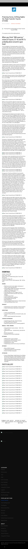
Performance (4, 472)
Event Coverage (4, 479)
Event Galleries (4, 515)
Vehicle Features (15, 23)
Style (2, 477)
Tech (2, 474)
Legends (3, 489)
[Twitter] (4, 547)
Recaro (10, 236)
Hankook (16, 223)
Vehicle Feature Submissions (7, 518)
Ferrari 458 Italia (19, 75)
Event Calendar (4, 482)
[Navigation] (1, 5)
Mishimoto (4, 163)
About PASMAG (4, 525)
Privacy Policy (4, 530)
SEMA (16, 218)
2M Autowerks (14, 229)
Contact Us (3, 528)
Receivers (3, 510)
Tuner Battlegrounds (5, 502)
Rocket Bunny (11, 145)
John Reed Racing (8, 198)
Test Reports (4, 505)
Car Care (3, 512)
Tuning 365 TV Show (5, 487)
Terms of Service (4, 533)
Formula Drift (9, 101)
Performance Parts (5, 507)
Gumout (4, 246)
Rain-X (22, 129)
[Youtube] (7, 547)
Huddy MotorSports (9, 83)
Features (3, 469)
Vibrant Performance (18, 185)
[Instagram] (11, 547)
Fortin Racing (18, 203)
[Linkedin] (9, 547)
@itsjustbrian (17, 33)
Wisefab (12, 225)
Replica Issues (4, 520)
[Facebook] (2, 547)
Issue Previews (4, 484)
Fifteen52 (6, 215)
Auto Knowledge (4, 494)
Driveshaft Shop (22, 208)
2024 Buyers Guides (5, 492)
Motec (21, 198)
